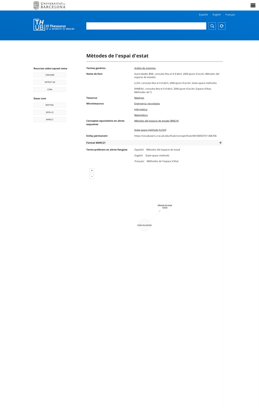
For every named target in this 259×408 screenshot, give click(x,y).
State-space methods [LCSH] (150, 130)
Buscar (212, 26)
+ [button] (92, 170)
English (217, 14)
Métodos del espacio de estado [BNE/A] (156, 120)
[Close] (253, 5)
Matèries (139, 97)
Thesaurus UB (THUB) (54, 25)
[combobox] (146, 26)
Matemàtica (141, 115)
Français (230, 14)
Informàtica (140, 109)
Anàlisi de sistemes (145, 68)
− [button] (92, 176)
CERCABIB (49, 75)
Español (203, 14)
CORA (49, 89)
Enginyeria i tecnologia (147, 103)
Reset (221, 26)
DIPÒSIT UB (50, 82)
